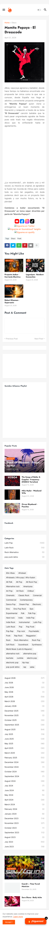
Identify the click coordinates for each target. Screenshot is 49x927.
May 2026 (24, 692)
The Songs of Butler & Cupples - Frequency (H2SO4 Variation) (31, 479)
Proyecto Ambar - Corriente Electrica (13, 275)
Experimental (11, 613)
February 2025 (24, 757)
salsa (32, 667)
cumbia (20, 658)
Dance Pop (11, 604)
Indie (20, 618)
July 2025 (24, 734)
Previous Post (12, 339)
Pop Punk (30, 627)
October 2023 (24, 828)
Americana (27, 586)
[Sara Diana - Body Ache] (12, 901)
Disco (14, 23)
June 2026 (24, 687)
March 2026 (24, 701)
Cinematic (10, 595)
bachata (9, 658)
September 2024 (24, 776)
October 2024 (24, 771)
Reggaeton (31, 635)
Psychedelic (34, 631)
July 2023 (24, 842)
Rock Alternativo (24, 552)
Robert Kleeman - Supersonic (12, 301)
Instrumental (24, 622)
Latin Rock (24, 547)
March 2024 (24, 804)
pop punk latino (24, 557)
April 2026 (24, 697)
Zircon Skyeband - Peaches (29, 505)
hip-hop (25, 662)
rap (24, 667)
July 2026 (24, 682)
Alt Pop (19, 582)
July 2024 (24, 785)
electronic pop (12, 662)
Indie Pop (30, 618)
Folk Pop (32, 613)
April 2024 (24, 800)
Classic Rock (23, 595)
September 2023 (24, 832)
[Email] (30, 245)
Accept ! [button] (8, 922)
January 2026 (24, 706)
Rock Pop (36, 640)
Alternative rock (13, 586)
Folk (22, 613)
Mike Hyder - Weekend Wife (31, 491)
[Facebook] (7, 245)
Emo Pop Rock (20, 609)
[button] (3, 10)
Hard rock (10, 618)
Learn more (18, 916)
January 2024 (24, 814)
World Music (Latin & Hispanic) (19, 649)
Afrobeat (22, 573)
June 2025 (24, 739)
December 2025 (24, 711)
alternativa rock (12, 653)
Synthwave (37, 644)
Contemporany (26, 600)
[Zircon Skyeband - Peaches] (12, 508)
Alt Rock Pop (31, 582)
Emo (8, 609)
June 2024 (24, 790)
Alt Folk (9, 582)
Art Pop (9, 591)
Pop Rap (9, 631)
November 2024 (24, 767)
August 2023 (24, 837)
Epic (31, 609)
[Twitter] (13, 245)
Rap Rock (18, 635)
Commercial (11, 600)
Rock (8, 640)
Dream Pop (24, 604)
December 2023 (24, 818)
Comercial (37, 595)
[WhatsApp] (19, 245)
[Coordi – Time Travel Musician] (12, 888)
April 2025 (24, 748)
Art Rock (20, 591)
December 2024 (24, 762)
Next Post (38, 339)
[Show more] (36, 245)
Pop (20, 627)
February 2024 (24, 809)
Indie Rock (10, 622)
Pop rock (21, 631)
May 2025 (24, 743)
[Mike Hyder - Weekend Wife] (12, 494)
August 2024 (24, 781)
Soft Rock (10, 644)
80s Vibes (10, 573)
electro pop (32, 658)
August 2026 (24, 678)
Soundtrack (23, 644)
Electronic (37, 604)
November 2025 (24, 715)
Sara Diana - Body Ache (32, 897)
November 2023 (24, 823)
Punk (19, 238)
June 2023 (24, 846)
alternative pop (29, 653)
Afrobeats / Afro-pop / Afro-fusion (20, 577)
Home (7, 23)
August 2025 (24, 729)
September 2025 (24, 725)
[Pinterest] (24, 245)
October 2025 (24, 720)
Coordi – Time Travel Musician (31, 885)
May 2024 (24, 795)
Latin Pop (24, 543)
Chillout (30, 591)
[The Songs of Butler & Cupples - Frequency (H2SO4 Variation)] (12, 481)
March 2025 (24, 753)
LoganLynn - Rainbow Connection (35, 275)
